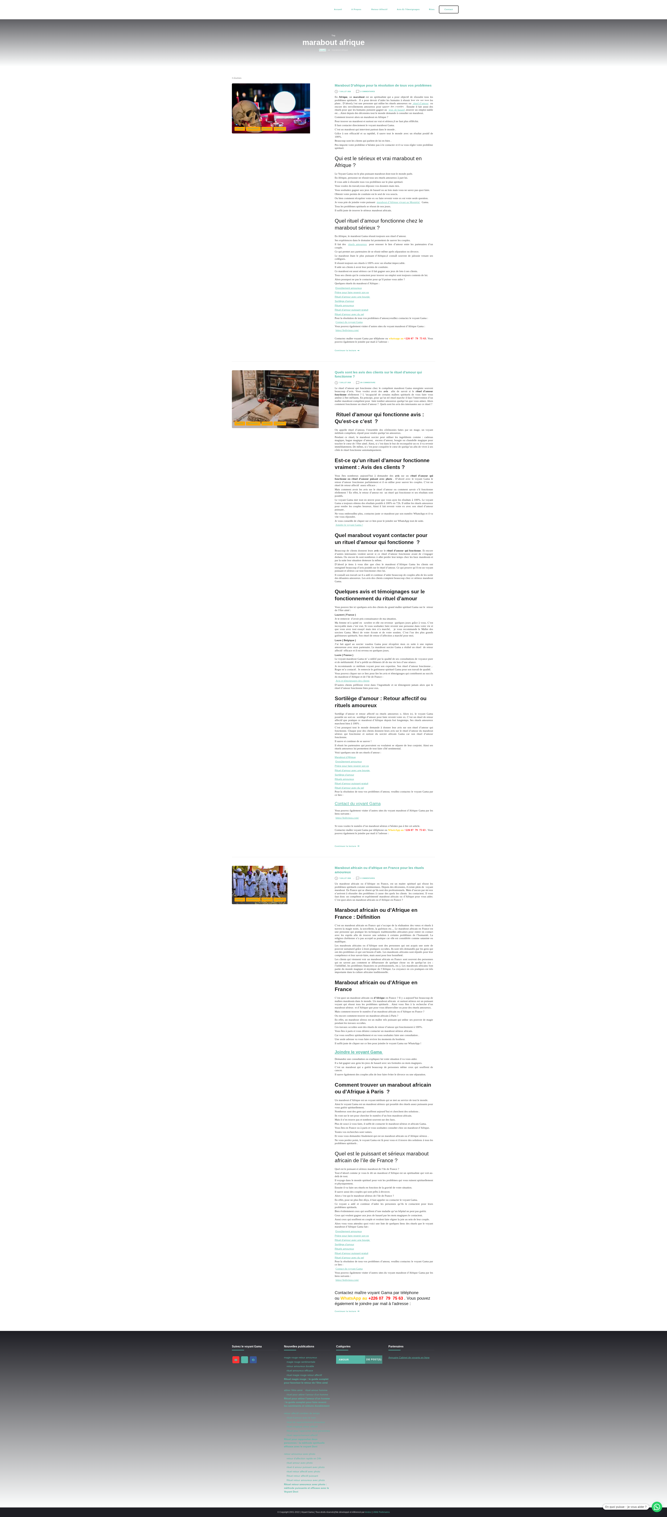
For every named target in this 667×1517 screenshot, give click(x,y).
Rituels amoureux (344, 305)
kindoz (368, 1512)
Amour (239, 129)
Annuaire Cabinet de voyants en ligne (409, 1357)
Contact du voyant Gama (349, 322)
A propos (356, 9)
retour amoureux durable (300, 1366)
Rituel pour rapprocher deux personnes (308, 1430)
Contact (448, 9)
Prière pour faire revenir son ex (352, 292)
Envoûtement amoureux (348, 288)
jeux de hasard (397, 109)
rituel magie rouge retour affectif (304, 1375)
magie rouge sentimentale (301, 1361)
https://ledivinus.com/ (347, 330)
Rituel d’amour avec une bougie (352, 296)
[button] (657, 1507)
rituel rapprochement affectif (302, 1435)
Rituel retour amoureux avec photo (306, 1480)
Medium (267, 129)
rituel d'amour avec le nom (301, 1417)
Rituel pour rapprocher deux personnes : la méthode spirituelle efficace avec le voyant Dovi (304, 1443)
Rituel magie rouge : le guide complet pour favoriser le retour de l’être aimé (306, 1381)
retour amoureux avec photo (299, 1454)
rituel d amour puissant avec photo (306, 1467)
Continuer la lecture (345, 350)
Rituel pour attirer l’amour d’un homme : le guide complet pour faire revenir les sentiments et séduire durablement (307, 1402)
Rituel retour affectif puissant (302, 1475)
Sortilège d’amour (344, 301)
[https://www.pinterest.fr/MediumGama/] (244, 1359)
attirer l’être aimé (293, 1390)
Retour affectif (379, 9)
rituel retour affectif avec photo (303, 1471)
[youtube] (235, 1359)
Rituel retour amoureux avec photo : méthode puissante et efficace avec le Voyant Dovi (306, 1488)
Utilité (375, 1512)
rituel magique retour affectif (302, 1426)
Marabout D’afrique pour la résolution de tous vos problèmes (383, 85)
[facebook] (253, 1359)
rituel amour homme (316, 1390)
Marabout (253, 129)
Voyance (279, 129)
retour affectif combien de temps (302, 1413)
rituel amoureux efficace (300, 1370)
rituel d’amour (420, 103)
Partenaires (384, 1512)
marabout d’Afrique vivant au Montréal (398, 202)
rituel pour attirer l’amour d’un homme (307, 1394)
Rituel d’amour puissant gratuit (351, 309)
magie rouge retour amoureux (300, 1357)
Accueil (338, 9)
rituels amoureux (357, 244)
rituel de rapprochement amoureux (306, 1422)
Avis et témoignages (408, 9)
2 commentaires (367, 91)
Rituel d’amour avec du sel (349, 314)
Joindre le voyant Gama (359, 1052)
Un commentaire (367, 382)
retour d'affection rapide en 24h (304, 1458)
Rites (432, 9)
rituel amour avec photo (300, 1462)
